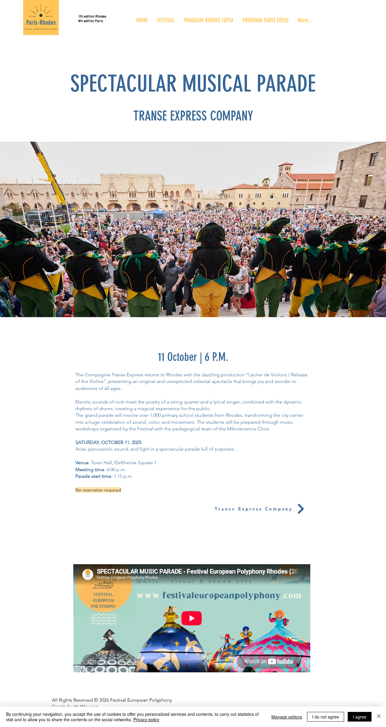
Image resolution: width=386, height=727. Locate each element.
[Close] (378, 716)
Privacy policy (146, 719)
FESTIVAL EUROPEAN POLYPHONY (40, 29)
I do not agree (325, 717)
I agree (359, 717)
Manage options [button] (286, 717)
